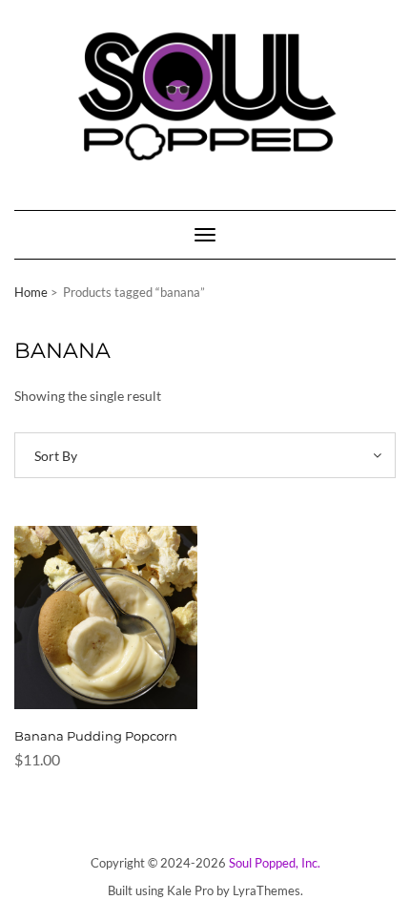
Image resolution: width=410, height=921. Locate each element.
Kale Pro (190, 890)
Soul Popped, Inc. (274, 862)
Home (31, 292)
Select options (93, 628)
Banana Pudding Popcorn (95, 735)
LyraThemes (266, 890)
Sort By (55, 456)
